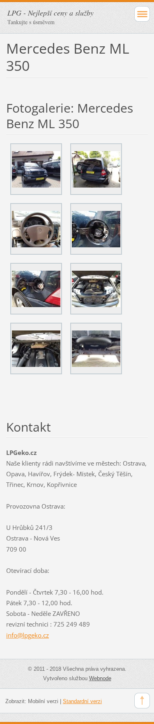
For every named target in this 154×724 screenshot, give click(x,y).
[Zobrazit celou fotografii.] (36, 169)
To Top (142, 700)
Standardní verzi (82, 701)
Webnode (100, 678)
